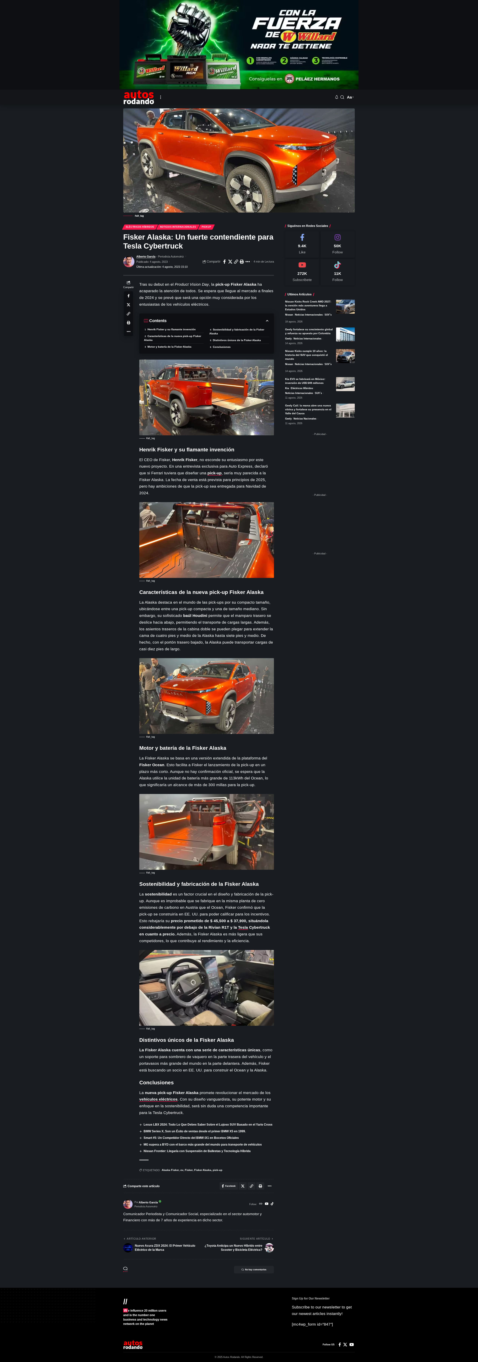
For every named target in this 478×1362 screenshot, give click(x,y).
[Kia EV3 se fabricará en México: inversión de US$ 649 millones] (345, 384)
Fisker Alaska (202, 1169)
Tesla (243, 927)
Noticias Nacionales (305, 418)
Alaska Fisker (170, 1169)
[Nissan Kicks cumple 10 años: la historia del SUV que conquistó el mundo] (345, 356)
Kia (287, 388)
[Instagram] (337, 244)
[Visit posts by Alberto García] (128, 261)
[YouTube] (266, 1204)
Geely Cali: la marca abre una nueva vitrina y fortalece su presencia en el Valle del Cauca (308, 409)
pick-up (214, 473)
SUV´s (328, 314)
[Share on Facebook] (224, 262)
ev (181, 1169)
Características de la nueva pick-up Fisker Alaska (172, 338)
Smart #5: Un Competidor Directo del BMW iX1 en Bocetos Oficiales (191, 1137)
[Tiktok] (337, 272)
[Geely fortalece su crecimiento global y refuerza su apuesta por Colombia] (345, 334)
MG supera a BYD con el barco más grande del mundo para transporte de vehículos (203, 1144)
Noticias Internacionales (178, 227)
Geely (288, 338)
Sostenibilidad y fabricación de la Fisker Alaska (236, 331)
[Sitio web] (261, 1204)
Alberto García (145, 256)
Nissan (289, 314)
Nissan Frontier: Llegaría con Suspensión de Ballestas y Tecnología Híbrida (197, 1151)
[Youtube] (302, 272)
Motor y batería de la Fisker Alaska (169, 346)
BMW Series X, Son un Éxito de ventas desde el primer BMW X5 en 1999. (195, 1131)
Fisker (189, 1169)
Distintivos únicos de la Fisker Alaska (237, 340)
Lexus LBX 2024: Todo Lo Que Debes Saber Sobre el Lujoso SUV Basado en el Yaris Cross (208, 1124)
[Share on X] (230, 262)
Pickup (206, 227)
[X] (345, 1344)
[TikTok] (272, 1204)
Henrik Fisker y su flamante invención (172, 329)
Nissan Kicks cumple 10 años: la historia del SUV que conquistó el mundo (306, 355)
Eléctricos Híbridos (140, 227)
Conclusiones (222, 346)
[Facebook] (302, 244)
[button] (160, 97)
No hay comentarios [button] (255, 1269)
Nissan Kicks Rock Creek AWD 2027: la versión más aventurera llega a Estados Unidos (308, 305)
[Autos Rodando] (138, 97)
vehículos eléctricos (158, 1099)
